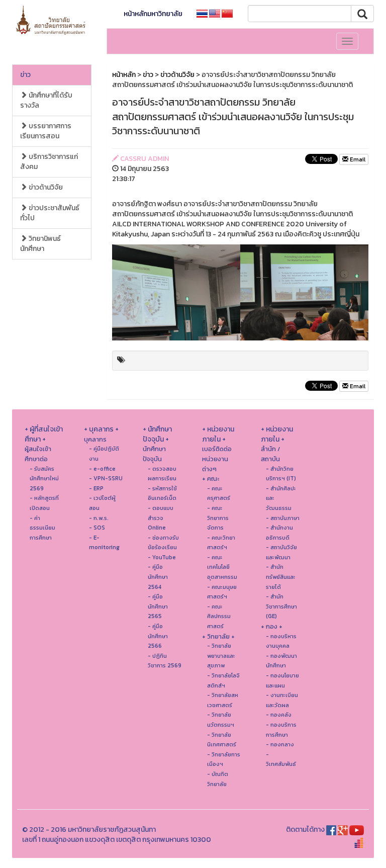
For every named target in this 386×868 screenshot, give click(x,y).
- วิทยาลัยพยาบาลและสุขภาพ (221, 655)
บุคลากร (95, 439)
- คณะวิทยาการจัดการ (218, 518)
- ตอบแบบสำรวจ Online (160, 518)
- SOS (97, 528)
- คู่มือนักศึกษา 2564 (158, 576)
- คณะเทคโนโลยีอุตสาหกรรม (222, 567)
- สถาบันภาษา (283, 518)
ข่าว (25, 74)
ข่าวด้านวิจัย (45, 187)
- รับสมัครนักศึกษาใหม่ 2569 (44, 478)
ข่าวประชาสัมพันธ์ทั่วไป (49, 213)
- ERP (96, 488)
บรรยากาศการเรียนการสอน (45, 131)
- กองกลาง (280, 744)
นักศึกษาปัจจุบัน (154, 454)
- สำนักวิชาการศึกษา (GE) (281, 606)
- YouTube (162, 557)
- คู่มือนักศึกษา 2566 (158, 636)
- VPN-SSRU (106, 478)
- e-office (102, 469)
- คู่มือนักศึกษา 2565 (158, 606)
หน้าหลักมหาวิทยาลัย (153, 14)
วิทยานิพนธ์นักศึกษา (40, 243)
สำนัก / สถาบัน (270, 454)
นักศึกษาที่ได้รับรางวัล (46, 100)
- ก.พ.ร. (99, 518)
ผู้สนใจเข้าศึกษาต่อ (38, 454)
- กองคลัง (279, 715)
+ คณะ (210, 478)
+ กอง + (271, 626)
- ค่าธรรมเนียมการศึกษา (42, 528)
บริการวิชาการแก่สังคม (49, 161)
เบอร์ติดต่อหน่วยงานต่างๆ (217, 458)
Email (356, 159)
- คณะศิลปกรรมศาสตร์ (219, 616)
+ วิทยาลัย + (218, 636)
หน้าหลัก (124, 74)
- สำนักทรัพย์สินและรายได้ (281, 576)
